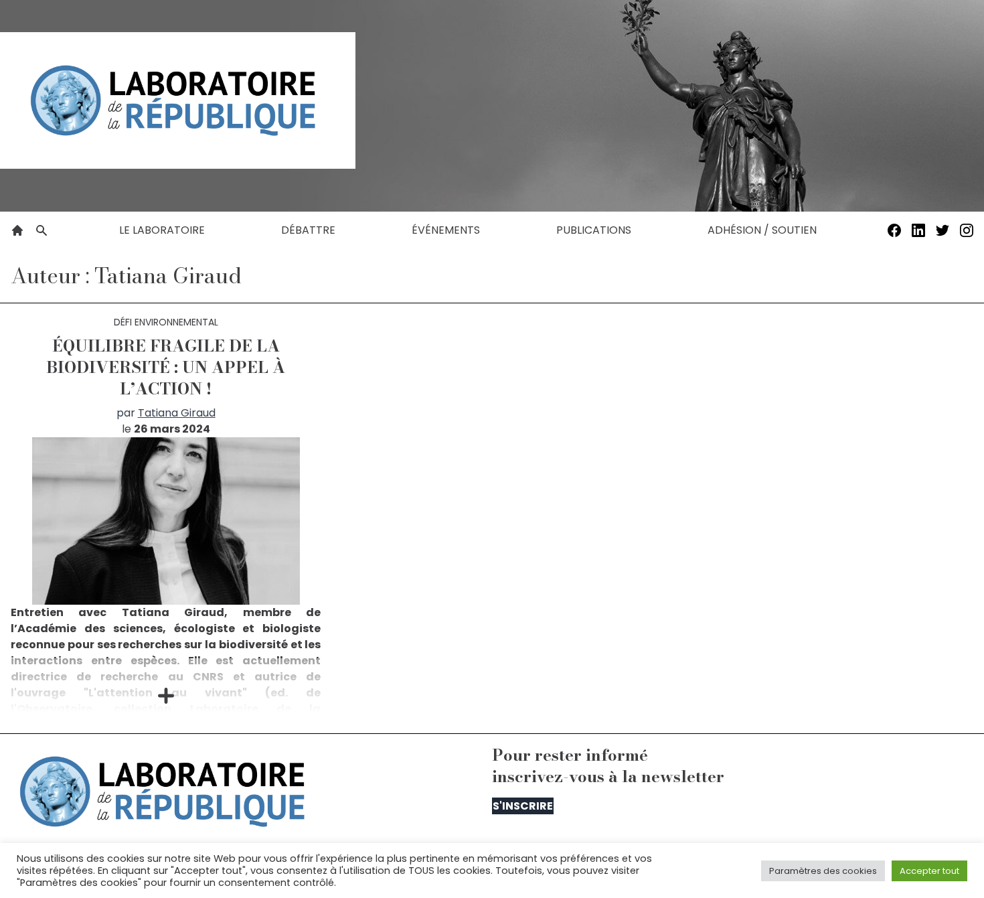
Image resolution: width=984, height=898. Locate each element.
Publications (593, 230)
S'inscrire (523, 806)
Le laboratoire (162, 230)
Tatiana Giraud (177, 413)
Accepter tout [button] (929, 871)
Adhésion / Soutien (762, 230)
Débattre (308, 230)
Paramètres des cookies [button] (823, 871)
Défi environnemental (166, 322)
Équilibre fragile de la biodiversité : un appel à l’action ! (165, 367)
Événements (446, 230)
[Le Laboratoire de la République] (177, 100)
